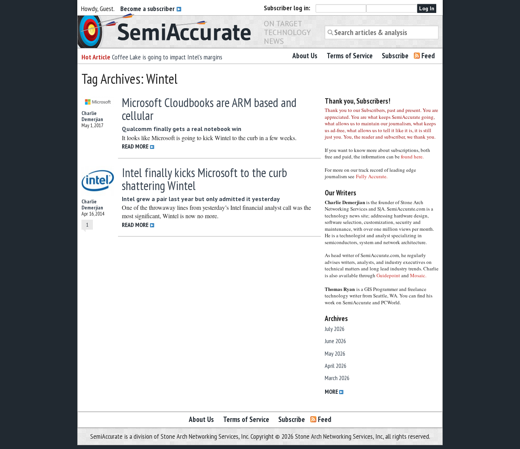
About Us (304, 55)
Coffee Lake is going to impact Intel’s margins (167, 57)
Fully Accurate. (372, 176)
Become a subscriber (148, 8)
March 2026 (337, 378)
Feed (428, 55)
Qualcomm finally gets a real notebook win (181, 129)
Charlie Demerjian (92, 116)
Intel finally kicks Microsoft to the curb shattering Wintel (204, 179)
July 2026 (335, 328)
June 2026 (335, 341)
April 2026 (335, 365)
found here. (412, 156)
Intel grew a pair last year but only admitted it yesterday (201, 199)
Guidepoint (388, 275)
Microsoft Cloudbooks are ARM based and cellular (209, 108)
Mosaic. (418, 275)
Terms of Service (350, 55)
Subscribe (395, 55)
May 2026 (335, 353)
